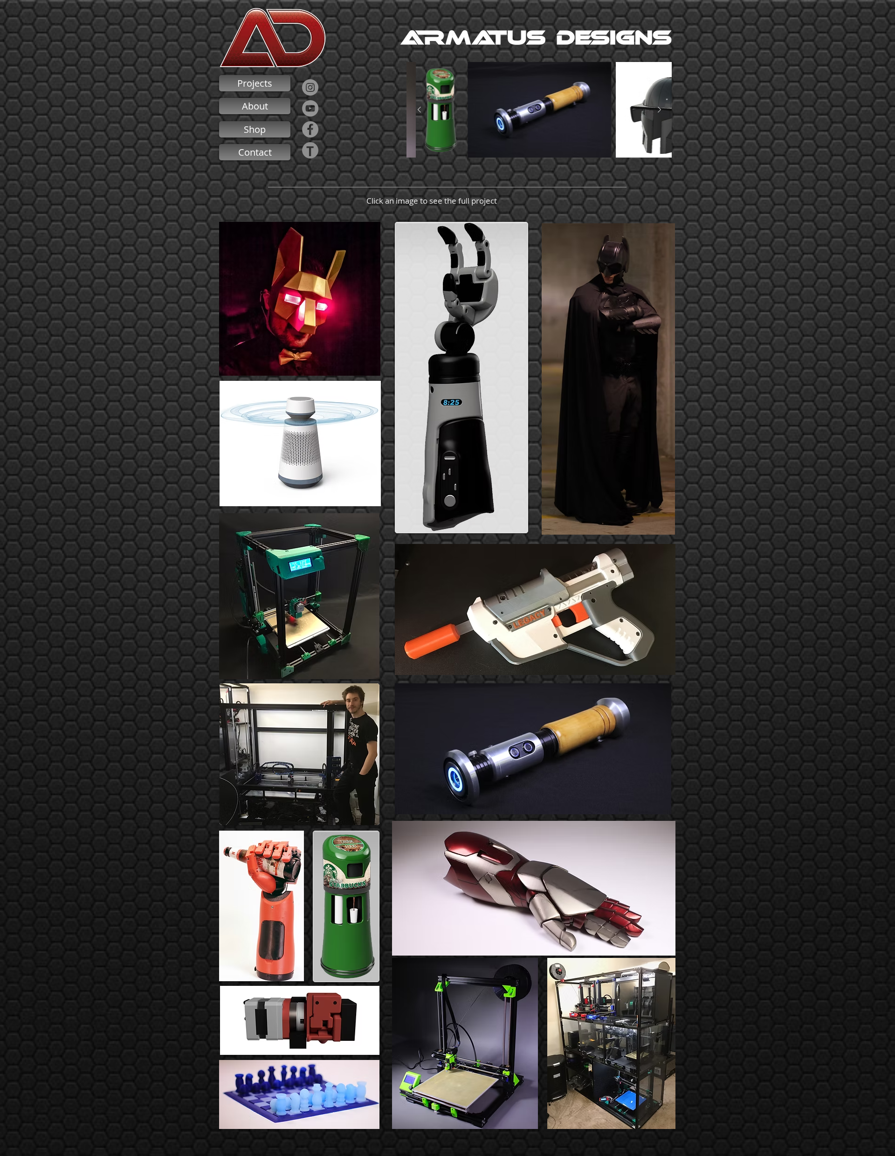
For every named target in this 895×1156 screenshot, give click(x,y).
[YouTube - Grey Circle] (310, 108)
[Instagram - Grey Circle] (310, 87)
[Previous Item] (419, 110)
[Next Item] (659, 110)
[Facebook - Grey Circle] (310, 129)
